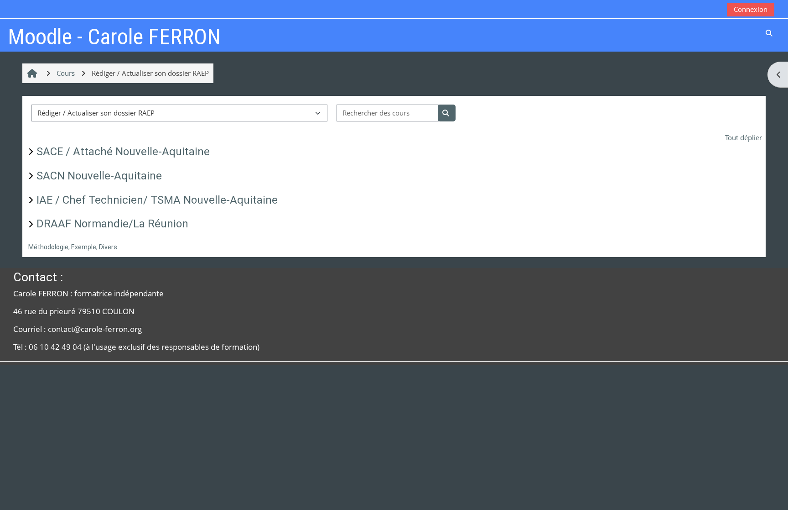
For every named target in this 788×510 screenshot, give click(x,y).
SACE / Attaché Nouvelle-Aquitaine (123, 151)
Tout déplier (743, 137)
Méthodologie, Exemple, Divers (72, 247)
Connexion (750, 9)
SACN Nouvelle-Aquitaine (99, 175)
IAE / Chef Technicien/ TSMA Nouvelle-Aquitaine (157, 200)
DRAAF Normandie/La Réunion (112, 223)
